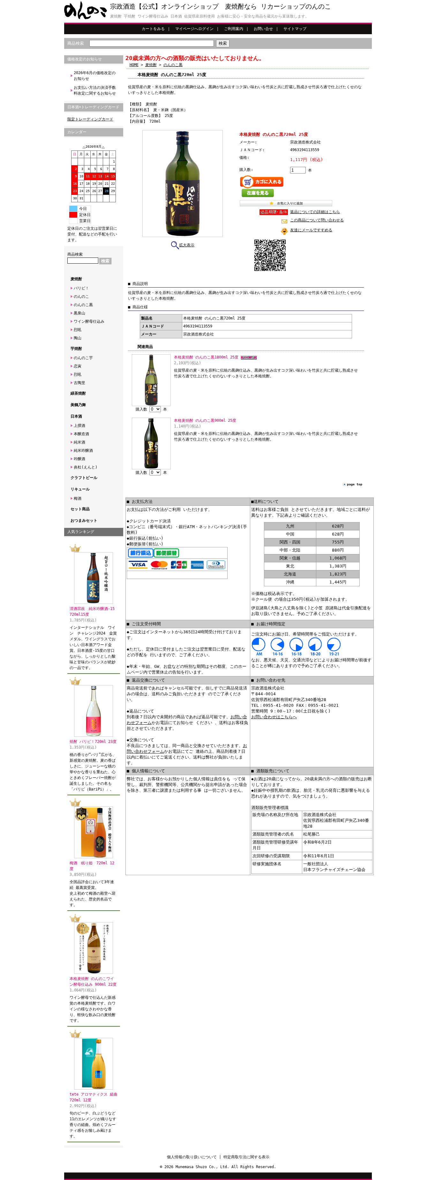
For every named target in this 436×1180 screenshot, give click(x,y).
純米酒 (79, 442)
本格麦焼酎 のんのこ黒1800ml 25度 (207, 357)
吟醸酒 (79, 459)
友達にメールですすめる (311, 230)
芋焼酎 (76, 348)
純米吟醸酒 (83, 450)
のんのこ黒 (83, 305)
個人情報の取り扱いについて (192, 1157)
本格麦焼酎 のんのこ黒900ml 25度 (205, 420)
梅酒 (77, 498)
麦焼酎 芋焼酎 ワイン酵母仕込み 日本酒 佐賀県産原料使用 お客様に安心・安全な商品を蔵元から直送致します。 (209, 16)
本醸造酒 (81, 434)
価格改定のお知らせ (84, 59)
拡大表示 (186, 245)
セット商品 (80, 509)
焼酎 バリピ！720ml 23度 (93, 741)
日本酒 (76, 416)
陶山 (77, 338)
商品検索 (75, 43)
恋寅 (77, 366)
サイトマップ (294, 29)
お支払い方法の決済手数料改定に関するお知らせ (95, 90)
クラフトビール (84, 477)
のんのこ (81, 296)
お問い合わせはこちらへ (274, 716)
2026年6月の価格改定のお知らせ (95, 76)
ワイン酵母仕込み (89, 321)
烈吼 (77, 330)
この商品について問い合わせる (317, 220)
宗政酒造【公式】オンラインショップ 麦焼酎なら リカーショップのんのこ (220, 6)
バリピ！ (81, 288)
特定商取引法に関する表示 (246, 1157)
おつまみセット (84, 520)
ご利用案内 (233, 29)
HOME (134, 65)
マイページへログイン (194, 29)
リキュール (80, 489)
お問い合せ (263, 29)
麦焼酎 (76, 279)
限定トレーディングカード (90, 119)
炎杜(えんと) (85, 467)
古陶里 (79, 383)
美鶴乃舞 (78, 405)
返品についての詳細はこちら (315, 212)
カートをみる (153, 29)
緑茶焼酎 (78, 393)
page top (354, 484)
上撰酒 (79, 425)
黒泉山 (79, 313)
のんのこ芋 (83, 358)
